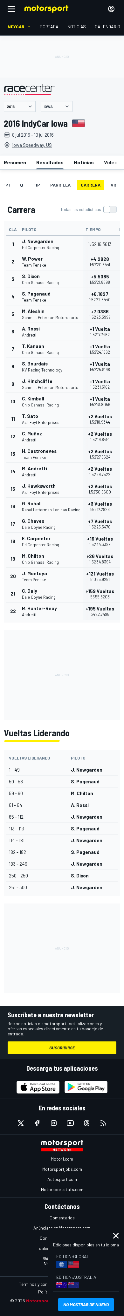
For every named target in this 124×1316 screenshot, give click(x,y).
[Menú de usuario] (111, 9)
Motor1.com (62, 1159)
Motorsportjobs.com (62, 1169)
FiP (36, 185)
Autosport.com (62, 1179)
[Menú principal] (11, 9)
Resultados (50, 162)
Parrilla (60, 185)
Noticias (84, 162)
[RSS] (103, 1123)
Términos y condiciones (41, 1284)
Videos (112, 162)
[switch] (88, 209)
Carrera (90, 185)
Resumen (15, 162)
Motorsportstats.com (62, 1189)
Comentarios (62, 1217)
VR (113, 185)
